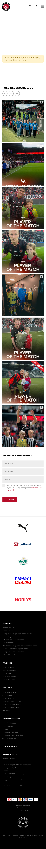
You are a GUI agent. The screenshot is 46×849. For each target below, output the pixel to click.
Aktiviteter (6, 762)
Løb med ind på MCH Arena (13, 640)
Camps (5, 729)
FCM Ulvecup (7, 726)
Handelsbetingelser (23, 805)
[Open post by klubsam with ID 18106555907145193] (23, 339)
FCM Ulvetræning (9, 676)
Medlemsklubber (8, 759)
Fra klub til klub (8, 655)
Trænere (7, 663)
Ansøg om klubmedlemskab (13, 652)
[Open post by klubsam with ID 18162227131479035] (23, 426)
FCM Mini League (9, 723)
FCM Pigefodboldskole (10, 707)
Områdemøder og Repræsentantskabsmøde (19, 646)
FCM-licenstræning (10, 698)
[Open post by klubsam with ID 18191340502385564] (23, 251)
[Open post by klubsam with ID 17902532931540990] (23, 295)
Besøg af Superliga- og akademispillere (17, 634)
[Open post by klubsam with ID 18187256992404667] (23, 121)
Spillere (7, 688)
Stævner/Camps (11, 718)
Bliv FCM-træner (9, 679)
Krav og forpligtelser (10, 768)
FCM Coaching (8, 667)
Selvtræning (7, 710)
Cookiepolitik (23, 810)
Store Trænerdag (9, 670)
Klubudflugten (8, 637)
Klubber (7, 623)
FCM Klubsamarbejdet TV (12, 786)
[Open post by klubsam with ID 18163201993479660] (23, 208)
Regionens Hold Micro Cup (12, 735)
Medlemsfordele (8, 628)
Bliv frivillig (6, 777)
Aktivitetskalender (9, 738)
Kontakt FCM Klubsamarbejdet (14, 774)
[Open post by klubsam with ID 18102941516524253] (23, 382)
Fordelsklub (9, 746)
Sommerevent (7, 631)
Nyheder (5, 783)
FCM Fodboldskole (9, 692)
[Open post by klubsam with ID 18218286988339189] (23, 164)
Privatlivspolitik (23, 808)
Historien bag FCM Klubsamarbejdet (16, 765)
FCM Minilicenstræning (11, 704)
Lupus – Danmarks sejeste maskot (15, 649)
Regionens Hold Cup (10, 732)
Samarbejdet (9, 754)
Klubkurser (6, 673)
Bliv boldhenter (8, 643)
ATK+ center (7, 695)
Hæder (5, 771)
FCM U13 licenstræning (11, 701)
